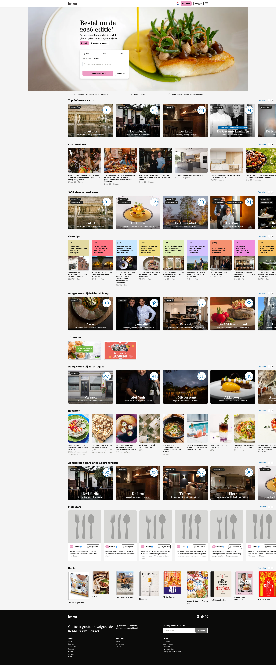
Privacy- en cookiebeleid (172, 652)
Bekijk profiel (93, 547)
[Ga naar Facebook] (202, 617)
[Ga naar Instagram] (198, 617)
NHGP (70, 657)
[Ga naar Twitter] (206, 617)
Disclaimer (166, 646)
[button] (206, 4)
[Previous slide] (269, 100)
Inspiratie (71, 654)
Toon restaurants (98, 73)
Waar (87, 54)
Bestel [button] (84, 43)
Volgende (121, 73)
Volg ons (262, 507)
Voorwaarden (168, 644)
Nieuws (70, 652)
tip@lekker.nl (132, 628)
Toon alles (262, 100)
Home (70, 641)
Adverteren (120, 644)
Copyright (166, 641)
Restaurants (72, 646)
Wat (104, 54)
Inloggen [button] (198, 3)
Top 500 (71, 649)
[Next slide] (272, 100)
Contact (118, 641)
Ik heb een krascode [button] (99, 43)
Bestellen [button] (186, 3)
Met (122, 54)
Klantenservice (168, 649)
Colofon (118, 646)
